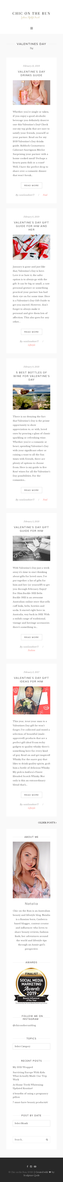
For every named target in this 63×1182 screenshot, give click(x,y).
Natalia (31, 904)
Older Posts (47, 822)
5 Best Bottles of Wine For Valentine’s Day (31, 376)
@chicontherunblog (24, 1025)
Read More (31, 185)
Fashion (31, 650)
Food (45, 195)
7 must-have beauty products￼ (30, 1102)
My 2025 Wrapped (23, 1067)
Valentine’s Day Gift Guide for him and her (31, 226)
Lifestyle (31, 345)
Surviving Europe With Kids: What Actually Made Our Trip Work (30, 1076)
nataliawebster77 (26, 195)
